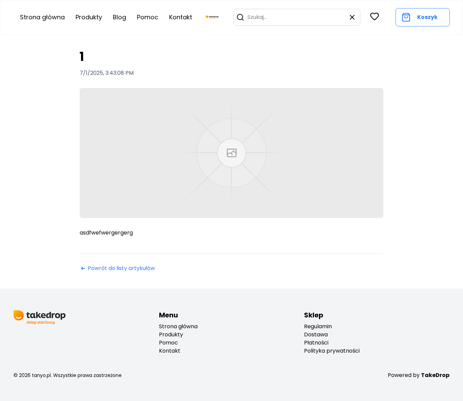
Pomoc (147, 17)
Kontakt (180, 17)
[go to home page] (212, 17)
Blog (119, 17)
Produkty (89, 17)
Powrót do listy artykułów (121, 268)
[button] (240, 17)
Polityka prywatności (332, 351)
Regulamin (318, 326)
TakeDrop (435, 375)
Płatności (316, 343)
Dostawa (316, 334)
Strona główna (42, 17)
